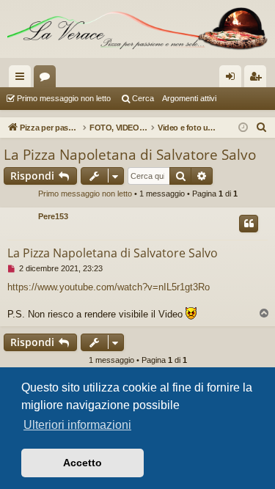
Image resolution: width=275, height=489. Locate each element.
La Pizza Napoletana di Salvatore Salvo (130, 154)
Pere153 (53, 216)
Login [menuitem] (233, 79)
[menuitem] (261, 128)
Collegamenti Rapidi (23, 79)
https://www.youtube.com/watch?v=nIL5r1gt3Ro (108, 287)
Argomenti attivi (189, 98)
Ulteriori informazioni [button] (77, 425)
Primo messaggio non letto (64, 98)
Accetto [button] (82, 462)
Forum (48, 79)
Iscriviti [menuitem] (258, 79)
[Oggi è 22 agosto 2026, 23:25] (243, 128)
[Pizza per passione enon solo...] (137, 29)
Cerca (143, 98)
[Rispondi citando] (248, 223)
